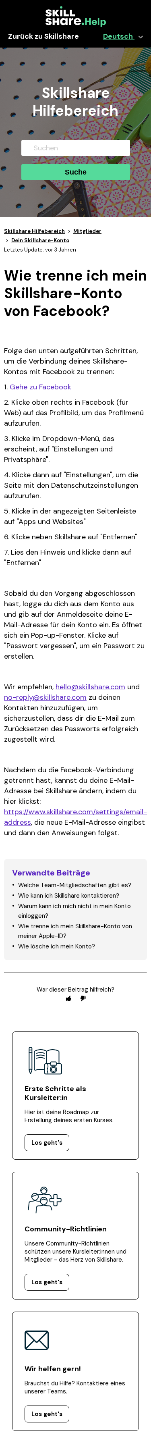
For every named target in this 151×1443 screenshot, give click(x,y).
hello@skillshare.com (90, 687)
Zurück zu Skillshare (43, 36)
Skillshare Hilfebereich (34, 231)
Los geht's (46, 1143)
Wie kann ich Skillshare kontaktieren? (68, 896)
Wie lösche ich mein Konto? (56, 946)
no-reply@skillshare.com (45, 697)
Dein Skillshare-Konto (40, 240)
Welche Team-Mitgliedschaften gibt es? (74, 885)
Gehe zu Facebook (40, 387)
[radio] (68, 998)
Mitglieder (87, 231)
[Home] (76, 25)
